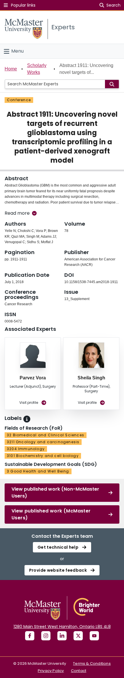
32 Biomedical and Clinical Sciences (45, 435)
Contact (78, 670)
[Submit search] (112, 84)
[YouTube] (94, 635)
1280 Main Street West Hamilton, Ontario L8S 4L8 (62, 626)
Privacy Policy (51, 670)
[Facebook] (29, 635)
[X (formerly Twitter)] (78, 635)
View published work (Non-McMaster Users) (55, 492)
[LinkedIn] (62, 635)
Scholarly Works (36, 69)
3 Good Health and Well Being (38, 471)
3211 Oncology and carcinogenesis (43, 441)
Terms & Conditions (92, 663)
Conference (19, 99)
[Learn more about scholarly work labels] (26, 419)
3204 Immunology (26, 448)
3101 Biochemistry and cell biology (43, 455)
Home (11, 68)
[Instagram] (45, 635)
